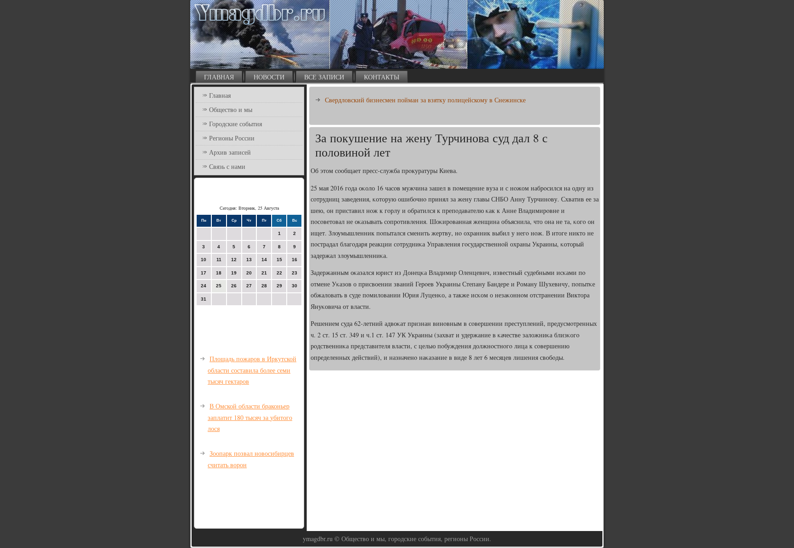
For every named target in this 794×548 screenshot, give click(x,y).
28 (264, 285)
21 (264, 272)
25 (218, 285)
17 (203, 272)
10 (203, 259)
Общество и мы (230, 109)
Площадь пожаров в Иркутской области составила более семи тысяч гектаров (252, 370)
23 (294, 272)
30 (294, 285)
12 (234, 259)
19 (234, 272)
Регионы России (232, 138)
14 (264, 259)
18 (218, 272)
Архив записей (230, 152)
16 (294, 259)
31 (203, 299)
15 (279, 259)
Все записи (324, 77)
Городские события (235, 123)
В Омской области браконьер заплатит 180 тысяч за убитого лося (250, 417)
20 (249, 272)
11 (218, 259)
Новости (269, 77)
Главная (219, 77)
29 (279, 285)
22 (279, 272)
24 (203, 285)
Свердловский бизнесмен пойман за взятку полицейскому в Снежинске (425, 99)
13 (249, 259)
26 (234, 285)
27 (249, 285)
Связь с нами (227, 166)
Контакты (381, 77)
